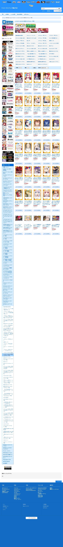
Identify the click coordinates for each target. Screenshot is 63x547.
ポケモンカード (5, 488)
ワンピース (16, 488)
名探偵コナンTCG (5, 491)
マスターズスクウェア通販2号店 (9, 8)
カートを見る (5, 507)
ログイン (4, 509)
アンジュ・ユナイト (17, 499)
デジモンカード (17, 494)
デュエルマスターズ (5, 489)
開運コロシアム (17, 498)
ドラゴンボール (17, 491)
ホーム (4, 504)
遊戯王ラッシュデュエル (54, 489)
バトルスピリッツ (17, 493)
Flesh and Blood (29, 489)
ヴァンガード (40, 491)
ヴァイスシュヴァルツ (42, 489)
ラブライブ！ (40, 497)
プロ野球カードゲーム (42, 493)
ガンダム (15, 492)
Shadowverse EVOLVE (42, 488)
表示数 (17, 67)
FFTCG (15, 497)
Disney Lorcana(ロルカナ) (31, 490)
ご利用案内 (45, 504)
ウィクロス (4, 490)
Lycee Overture (5, 492)
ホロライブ (40, 494)
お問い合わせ (45, 507)
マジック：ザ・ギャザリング (31, 488)
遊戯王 (51, 488)
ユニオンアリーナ (17, 489)
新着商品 (24, 504)
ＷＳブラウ (40, 490)
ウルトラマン (16, 490)
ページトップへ (59, 481)
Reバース (39, 492)
